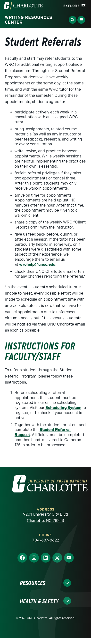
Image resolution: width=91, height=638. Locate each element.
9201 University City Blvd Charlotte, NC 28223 (45, 517)
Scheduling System (63, 407)
